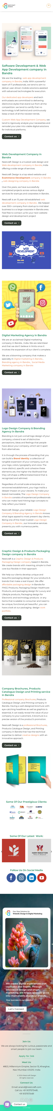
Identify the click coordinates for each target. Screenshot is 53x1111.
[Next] (51, 851)
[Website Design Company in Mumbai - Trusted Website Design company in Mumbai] (10, 6)
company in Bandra (26, 178)
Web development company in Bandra (22, 165)
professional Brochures (35, 725)
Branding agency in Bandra (16, 362)
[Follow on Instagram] (21, 877)
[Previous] (2, 851)
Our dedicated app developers (17, 97)
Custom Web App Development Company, (24, 119)
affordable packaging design (16, 584)
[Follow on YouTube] (41, 877)
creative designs (30, 735)
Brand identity (21, 458)
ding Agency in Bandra (31, 513)
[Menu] (49, 6)
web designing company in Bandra (21, 181)
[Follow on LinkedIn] (31, 877)
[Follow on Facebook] (11, 877)
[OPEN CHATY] (7, 1104)
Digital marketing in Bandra (28, 359)
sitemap (26, 1107)
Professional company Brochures (19, 699)
